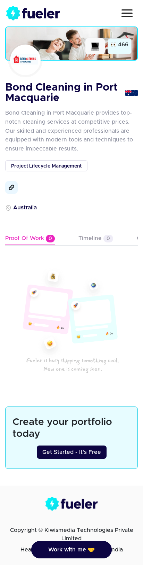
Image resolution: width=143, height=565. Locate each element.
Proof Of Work (28, 238)
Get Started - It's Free (71, 452)
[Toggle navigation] (127, 13)
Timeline (94, 238)
